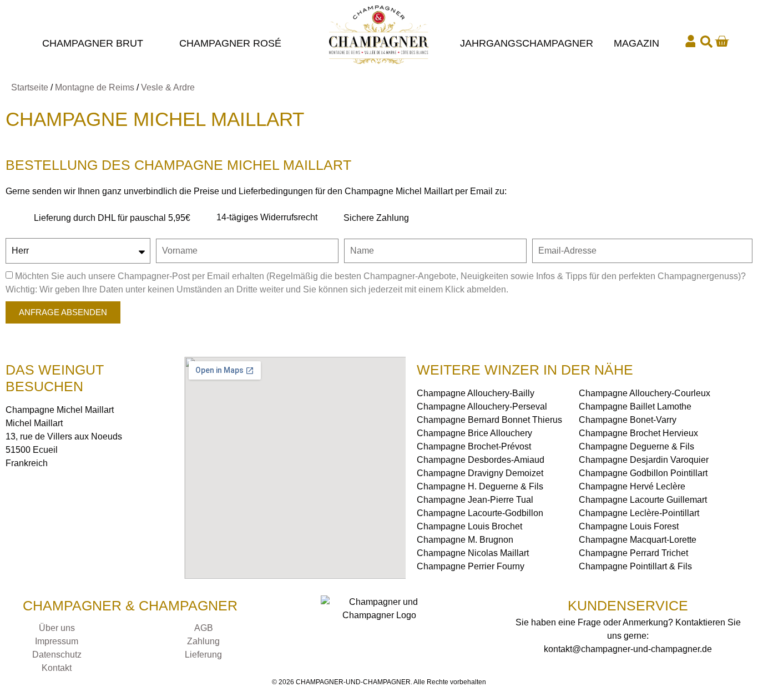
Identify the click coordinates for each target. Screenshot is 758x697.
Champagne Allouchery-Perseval (482, 406)
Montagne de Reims (94, 87)
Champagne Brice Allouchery (474, 433)
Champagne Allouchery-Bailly (475, 393)
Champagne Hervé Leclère (632, 486)
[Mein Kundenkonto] (691, 41)
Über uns (57, 628)
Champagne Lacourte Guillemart (643, 499)
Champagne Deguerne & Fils (636, 446)
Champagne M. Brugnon (465, 539)
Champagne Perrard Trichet (633, 553)
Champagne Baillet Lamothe (635, 406)
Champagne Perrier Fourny (470, 566)
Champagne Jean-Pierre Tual (475, 499)
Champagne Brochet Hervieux (638, 433)
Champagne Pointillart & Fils (635, 566)
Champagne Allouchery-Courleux (644, 393)
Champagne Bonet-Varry (627, 420)
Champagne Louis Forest (629, 526)
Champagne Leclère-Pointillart (639, 513)
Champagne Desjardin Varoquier (644, 459)
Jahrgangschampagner (526, 43)
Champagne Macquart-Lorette (637, 539)
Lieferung (203, 654)
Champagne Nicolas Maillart (473, 553)
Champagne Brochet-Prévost (474, 446)
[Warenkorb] (721, 41)
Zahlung (203, 641)
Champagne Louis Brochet (469, 526)
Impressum (56, 641)
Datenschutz (57, 654)
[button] (706, 42)
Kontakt (57, 668)
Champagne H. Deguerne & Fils (480, 486)
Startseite (29, 87)
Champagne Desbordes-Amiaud (480, 459)
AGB (203, 628)
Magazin (636, 43)
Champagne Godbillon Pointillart (643, 473)
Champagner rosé (230, 43)
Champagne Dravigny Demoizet (480, 473)
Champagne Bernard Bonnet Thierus (489, 420)
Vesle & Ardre (168, 87)
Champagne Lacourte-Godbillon (480, 513)
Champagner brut (92, 43)
